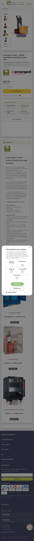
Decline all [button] (17, 288)
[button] (11, 292)
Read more (22, 258)
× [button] (29, 247)
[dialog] (17, 270)
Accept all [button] (17, 284)
